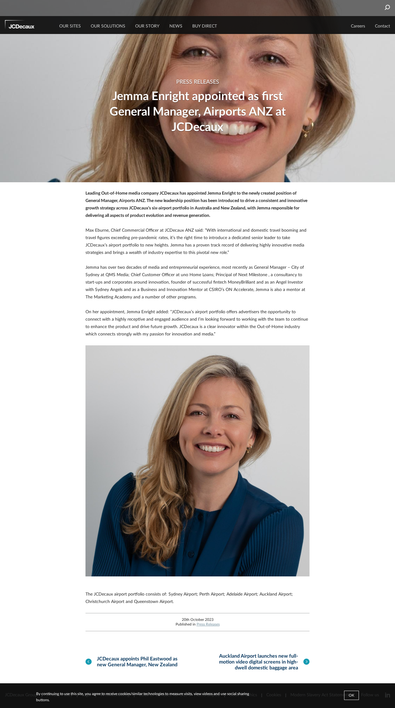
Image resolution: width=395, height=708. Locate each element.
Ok (351, 695)
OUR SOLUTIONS (108, 26)
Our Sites (70, 26)
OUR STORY (147, 26)
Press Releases (208, 624)
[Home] (28, 25)
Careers (358, 26)
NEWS (175, 26)
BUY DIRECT (204, 26)
